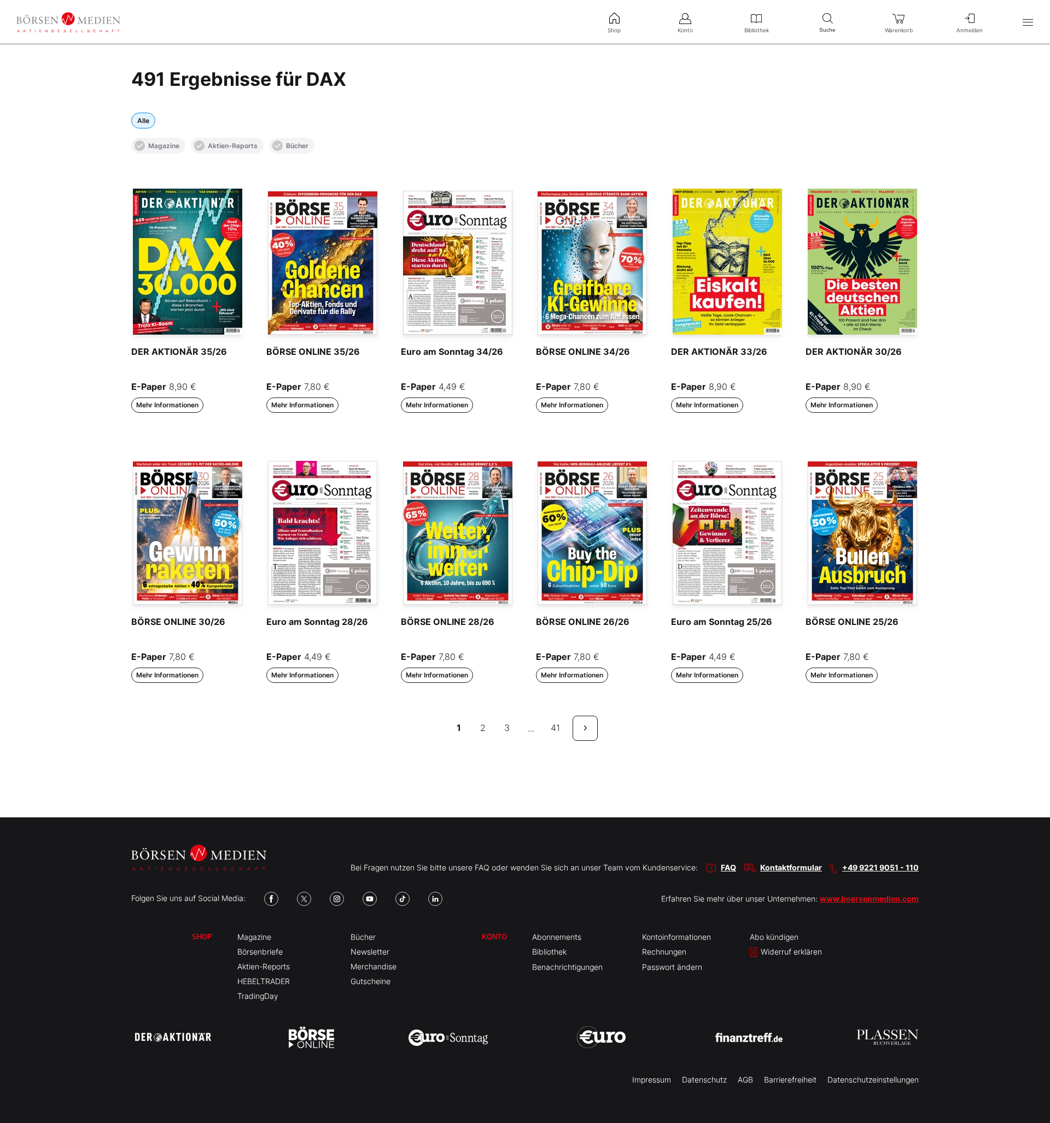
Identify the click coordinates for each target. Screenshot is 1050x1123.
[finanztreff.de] (749, 1037)
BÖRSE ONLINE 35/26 (313, 351)
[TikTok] (402, 899)
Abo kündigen (774, 936)
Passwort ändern (672, 967)
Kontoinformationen (676, 936)
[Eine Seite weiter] (585, 728)
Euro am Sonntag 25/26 (721, 621)
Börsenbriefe (260, 951)
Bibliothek (549, 951)
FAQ (728, 867)
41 (555, 727)
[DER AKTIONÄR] (173, 1037)
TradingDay (257, 996)
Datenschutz (704, 1079)
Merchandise (373, 966)
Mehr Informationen (167, 405)
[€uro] (601, 1037)
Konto (494, 937)
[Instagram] (337, 899)
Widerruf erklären (790, 951)
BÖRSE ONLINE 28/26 (447, 621)
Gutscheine (370, 981)
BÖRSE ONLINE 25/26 (852, 621)
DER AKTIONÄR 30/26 (854, 351)
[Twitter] (304, 899)
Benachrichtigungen (567, 967)
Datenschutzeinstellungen (873, 1079)
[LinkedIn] (435, 899)
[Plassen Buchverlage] (887, 1037)
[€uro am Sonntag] (448, 1037)
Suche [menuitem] (827, 30)
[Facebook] (271, 899)
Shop (202, 937)
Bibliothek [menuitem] (756, 30)
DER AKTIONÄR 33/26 (719, 351)
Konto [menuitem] (685, 30)
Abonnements (556, 936)
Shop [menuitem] (614, 30)
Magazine (163, 146)
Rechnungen (664, 951)
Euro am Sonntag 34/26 (452, 351)
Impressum (651, 1079)
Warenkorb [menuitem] (899, 30)
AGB (745, 1079)
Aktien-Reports (233, 146)
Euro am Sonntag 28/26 (317, 621)
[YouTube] (370, 899)
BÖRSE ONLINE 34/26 (583, 351)
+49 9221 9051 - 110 (880, 867)
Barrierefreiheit (790, 1079)
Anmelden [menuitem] (969, 30)
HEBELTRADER (263, 981)
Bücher (297, 146)
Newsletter (370, 951)
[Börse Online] (311, 1037)
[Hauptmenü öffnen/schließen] (1028, 22)
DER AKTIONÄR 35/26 (179, 351)
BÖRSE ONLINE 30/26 (178, 621)
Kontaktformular (791, 867)
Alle (143, 120)
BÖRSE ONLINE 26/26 (582, 621)
